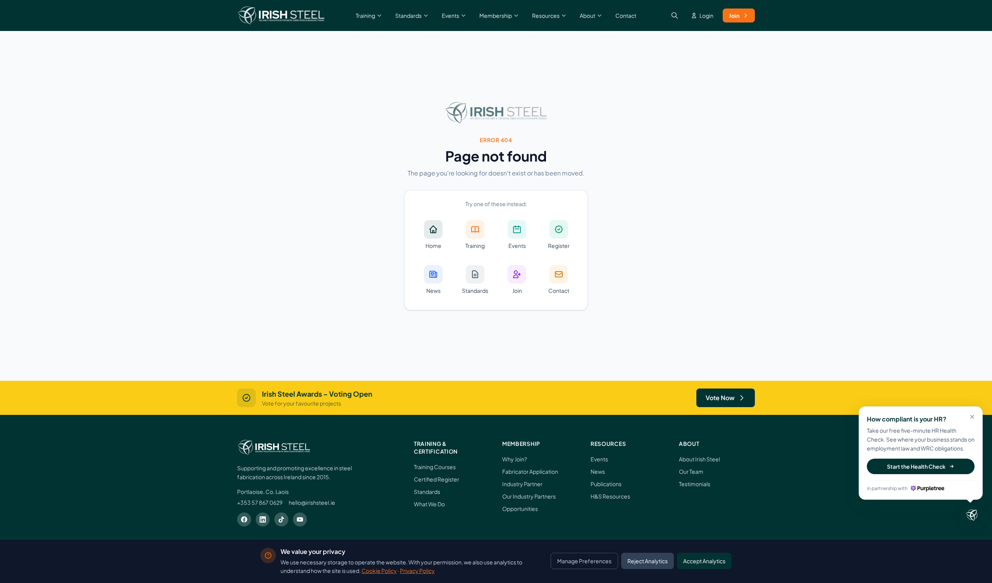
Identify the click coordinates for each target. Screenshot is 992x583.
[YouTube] (300, 519)
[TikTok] (281, 519)
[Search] (675, 15)
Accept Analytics (704, 560)
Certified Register (436, 479)
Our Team (691, 471)
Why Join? (514, 459)
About (587, 15)
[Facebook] (244, 519)
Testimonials (694, 483)
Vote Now (720, 398)
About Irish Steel (699, 459)
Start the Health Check (916, 466)
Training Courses (435, 466)
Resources (546, 15)
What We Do (429, 503)
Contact (625, 15)
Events (450, 15)
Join (734, 15)
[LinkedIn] (263, 519)
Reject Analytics (647, 560)
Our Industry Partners (529, 496)
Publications (606, 483)
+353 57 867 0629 (259, 502)
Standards (408, 15)
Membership (495, 15)
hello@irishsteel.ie (312, 502)
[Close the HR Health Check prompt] (972, 515)
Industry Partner (522, 483)
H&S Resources (610, 496)
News (598, 471)
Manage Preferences (584, 560)
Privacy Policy (417, 570)
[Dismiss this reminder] (972, 417)
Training (365, 15)
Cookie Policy (379, 570)
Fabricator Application (530, 471)
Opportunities (520, 508)
